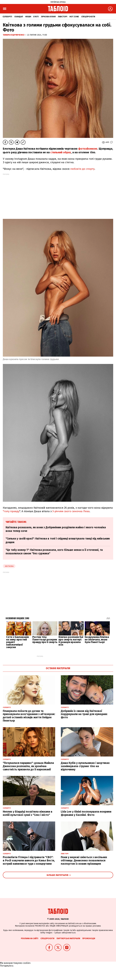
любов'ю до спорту (82, 168)
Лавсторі (62, 16)
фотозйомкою (87, 148)
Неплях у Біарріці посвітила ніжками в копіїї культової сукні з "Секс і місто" (27, 813)
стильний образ (60, 152)
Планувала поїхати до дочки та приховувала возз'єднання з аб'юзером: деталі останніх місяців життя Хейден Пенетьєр (29, 715)
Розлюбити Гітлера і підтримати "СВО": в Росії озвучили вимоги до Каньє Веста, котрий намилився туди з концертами (29, 860)
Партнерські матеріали (68, 938)
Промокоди (88, 938)
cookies (27, 963)
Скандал (18, 16)
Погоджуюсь (6, 965)
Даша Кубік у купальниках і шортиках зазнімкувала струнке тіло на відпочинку (85, 766)
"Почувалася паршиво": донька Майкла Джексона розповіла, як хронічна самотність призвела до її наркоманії (28, 766)
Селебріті (7, 16)
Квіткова (9, 566)
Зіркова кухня (48, 16)
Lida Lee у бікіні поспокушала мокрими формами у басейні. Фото (86, 813)
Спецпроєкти (88, 16)
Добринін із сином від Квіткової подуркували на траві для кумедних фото (84, 714)
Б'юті (36, 16)
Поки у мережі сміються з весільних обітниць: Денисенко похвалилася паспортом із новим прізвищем (84, 860)
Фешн (28, 16)
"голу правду (11, 511)
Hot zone (74, 16)
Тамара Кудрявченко (14, 35)
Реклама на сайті (29, 938)
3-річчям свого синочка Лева (71, 511)
